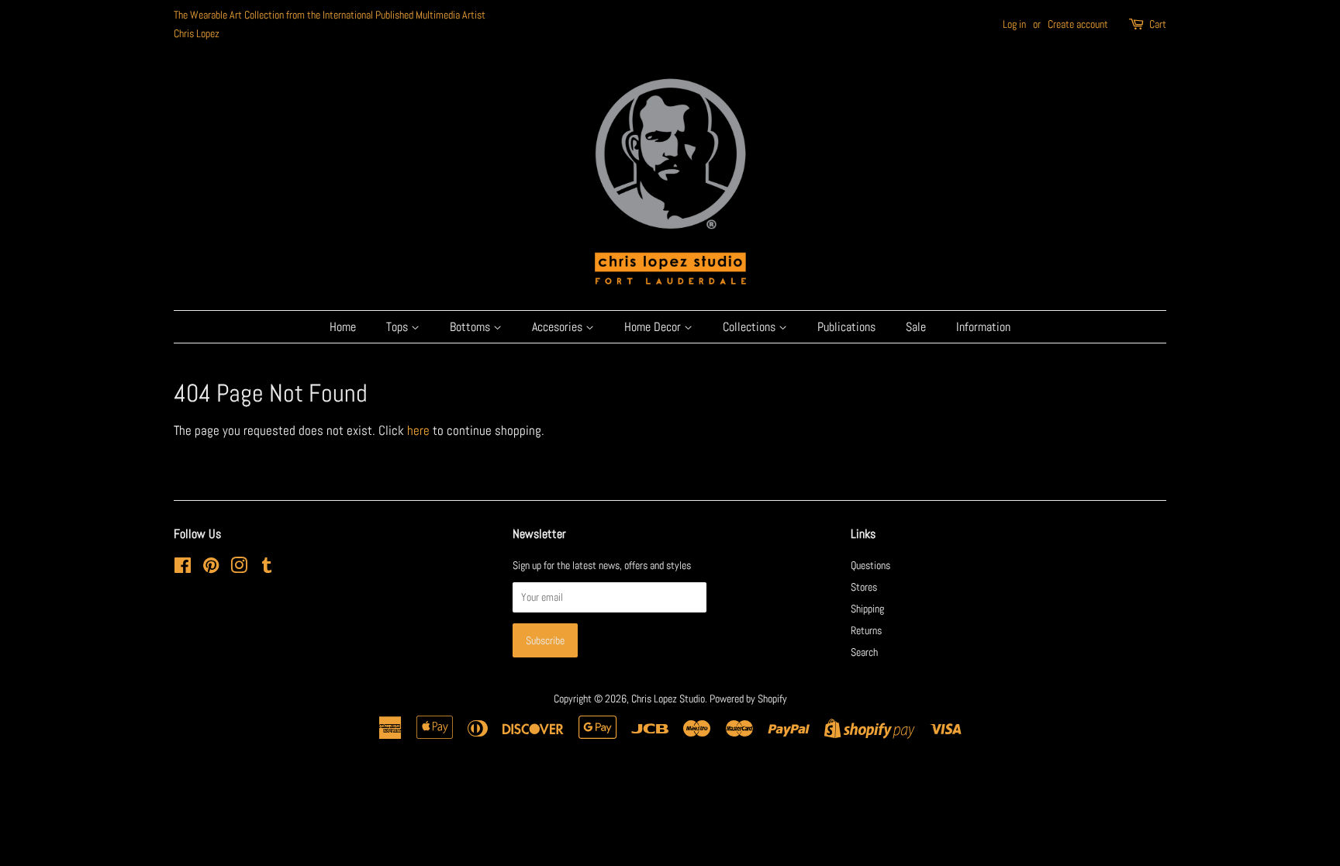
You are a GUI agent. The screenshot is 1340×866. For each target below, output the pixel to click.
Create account (1078, 24)
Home (343, 327)
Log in (1014, 24)
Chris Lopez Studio (668, 699)
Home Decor (654, 327)
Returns (866, 630)
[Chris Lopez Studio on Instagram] (238, 568)
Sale (916, 327)
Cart (1157, 24)
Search (864, 652)
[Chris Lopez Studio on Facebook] (183, 568)
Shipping (867, 609)
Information (983, 327)
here (418, 430)
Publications (846, 327)
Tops (398, 327)
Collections (751, 327)
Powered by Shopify (748, 699)
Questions (870, 565)
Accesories (558, 327)
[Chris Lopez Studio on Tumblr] (266, 568)
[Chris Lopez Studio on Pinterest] (210, 568)
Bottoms (471, 327)
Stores (864, 587)
